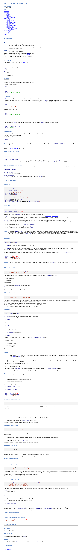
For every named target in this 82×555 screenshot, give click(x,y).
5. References (6, 34)
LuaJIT (24, 62)
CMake (5, 98)
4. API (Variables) (7, 30)
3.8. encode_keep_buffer (10, 26)
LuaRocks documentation (13, 148)
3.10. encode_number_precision (11, 28)
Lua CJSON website (29, 54)
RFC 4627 (8, 547)
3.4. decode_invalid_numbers (11, 22)
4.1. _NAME (8, 31)
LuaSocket (14, 356)
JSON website (9, 549)
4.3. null (7, 33)
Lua (15, 62)
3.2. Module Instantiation (10, 20)
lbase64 (19, 356)
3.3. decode (8, 21)
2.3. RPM (7, 15)
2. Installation (6, 12)
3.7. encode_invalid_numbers (11, 25)
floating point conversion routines (27, 166)
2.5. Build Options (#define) (10, 17)
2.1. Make (7, 13)
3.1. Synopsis (8, 19)
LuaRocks (6, 133)
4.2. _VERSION (8, 32)
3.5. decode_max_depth (10, 23)
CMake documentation (13, 116)
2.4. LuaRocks (8, 16)
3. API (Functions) (7, 18)
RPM (15, 122)
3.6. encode (8, 24)
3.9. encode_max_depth (10, 27)
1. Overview (6, 11)
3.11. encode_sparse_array (10, 29)
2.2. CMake (8, 14)
